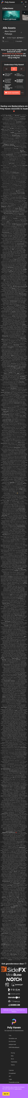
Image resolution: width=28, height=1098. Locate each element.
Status (13, 1065)
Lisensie (11, 1070)
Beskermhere (18, 106)
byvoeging (19, 81)
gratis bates (8, 74)
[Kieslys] (26, 2)
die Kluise (8, 82)
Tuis (10, 1035)
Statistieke (14, 1062)
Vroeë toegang (19, 74)
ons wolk (7, 89)
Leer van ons (20, 85)
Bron (12, 1059)
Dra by (13, 1053)
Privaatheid (12, 1073)
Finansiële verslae (14, 1082)
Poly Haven (10, 2)
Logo (10, 1079)
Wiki (12, 1056)
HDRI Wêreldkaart (14, 1047)
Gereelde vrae (13, 1038)
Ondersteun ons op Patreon (12, 54)
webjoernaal (12, 1044)
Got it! (6, 1094)
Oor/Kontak (12, 1041)
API (10, 1076)
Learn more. (18, 1089)
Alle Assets (9, 28)
